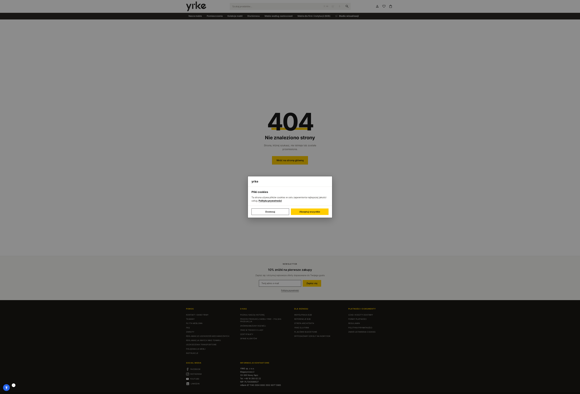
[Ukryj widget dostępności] (13, 385)
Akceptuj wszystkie (309, 211)
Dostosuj (270, 211)
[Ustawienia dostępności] (6, 387)
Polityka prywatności (270, 200)
